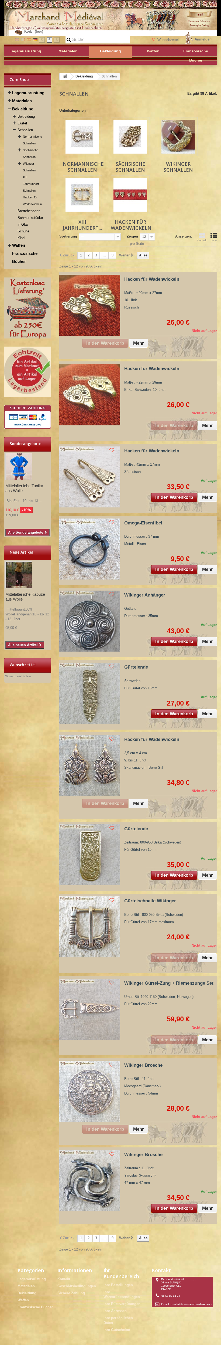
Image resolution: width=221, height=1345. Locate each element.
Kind (21, 238)
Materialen (22, 101)
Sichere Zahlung (71, 1293)
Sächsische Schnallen (30, 153)
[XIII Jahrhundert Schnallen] (82, 194)
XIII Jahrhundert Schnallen (31, 183)
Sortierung (68, 236)
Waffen (18, 245)
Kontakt (63, 1279)
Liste (214, 240)
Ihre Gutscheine (116, 1330)
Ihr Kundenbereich (121, 1273)
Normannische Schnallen (32, 140)
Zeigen (132, 236)
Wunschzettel (168, 40)
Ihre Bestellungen (118, 1285)
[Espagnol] (29, 40)
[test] (27, 307)
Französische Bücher (24, 257)
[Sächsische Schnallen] (130, 136)
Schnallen (25, 130)
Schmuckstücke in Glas (30, 221)
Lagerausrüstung (28, 92)
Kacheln (202, 240)
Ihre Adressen (115, 1311)
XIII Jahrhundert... (82, 225)
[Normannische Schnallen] (82, 136)
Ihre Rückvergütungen (121, 1304)
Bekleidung (22, 109)
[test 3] (27, 417)
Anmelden (203, 39)
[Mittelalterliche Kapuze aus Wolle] (18, 574)
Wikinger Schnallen (29, 167)
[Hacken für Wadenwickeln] (130, 194)
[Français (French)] (23, 40)
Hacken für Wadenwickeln (32, 201)
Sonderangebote (25, 443)
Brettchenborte (29, 211)
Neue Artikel (21, 552)
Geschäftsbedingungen (76, 1286)
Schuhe (23, 231)
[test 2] (27, 372)
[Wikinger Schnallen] (178, 136)
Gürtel (22, 123)
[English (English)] (17, 40)
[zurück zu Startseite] (65, 76)
